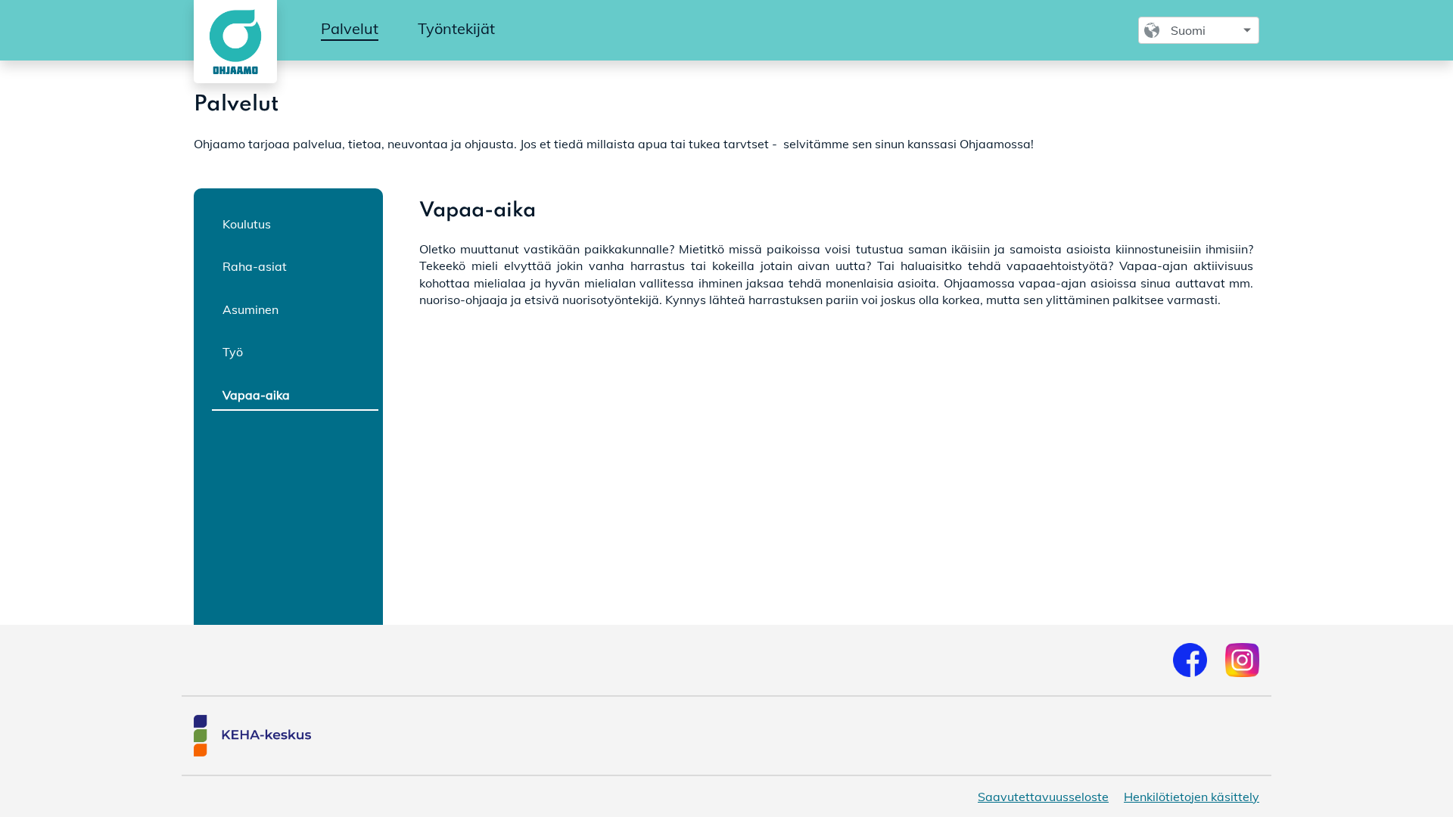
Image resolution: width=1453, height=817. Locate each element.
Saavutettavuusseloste (1043, 796)
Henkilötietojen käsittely (1191, 796)
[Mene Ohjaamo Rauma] (232, 41)
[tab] (295, 223)
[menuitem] (349, 29)
